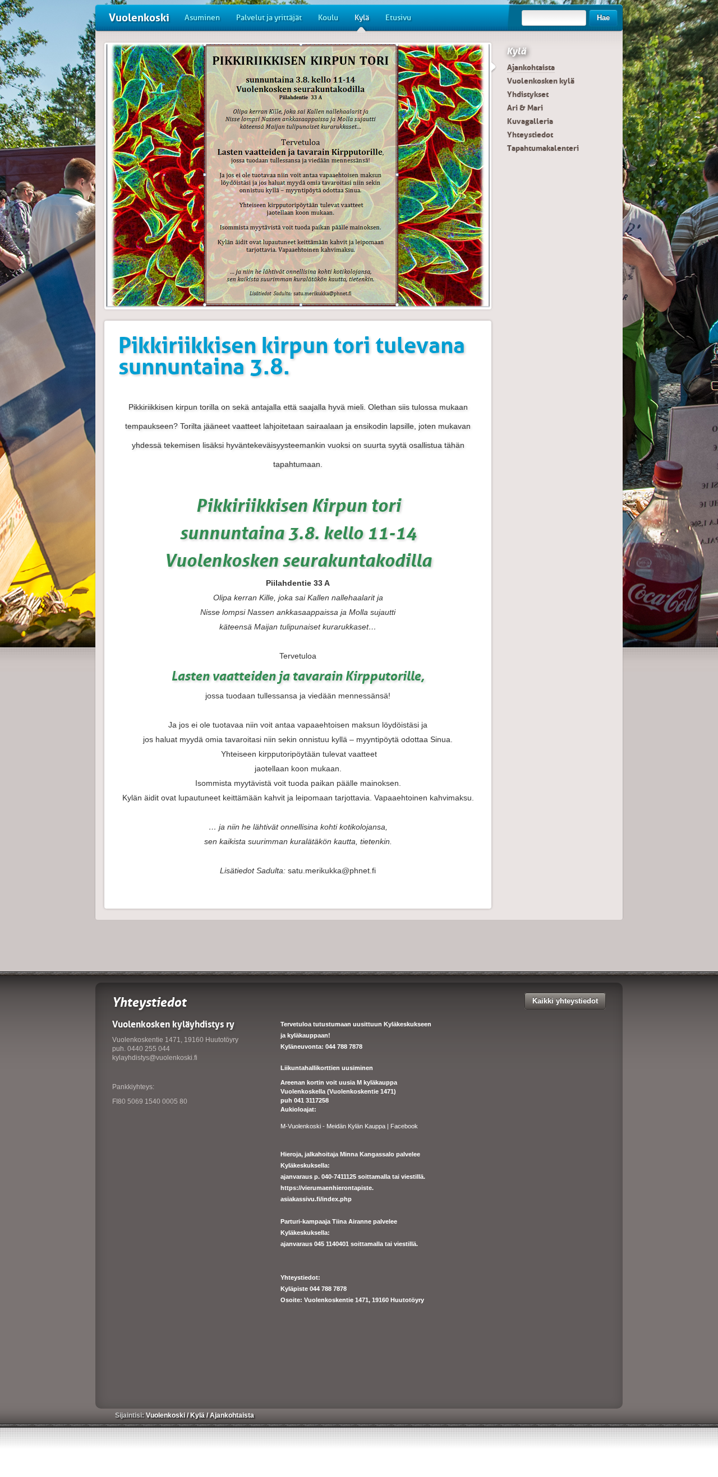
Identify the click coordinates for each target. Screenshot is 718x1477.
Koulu (328, 17)
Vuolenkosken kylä (540, 81)
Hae (603, 17)
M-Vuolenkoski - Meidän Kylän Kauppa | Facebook (349, 1126)
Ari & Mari (525, 108)
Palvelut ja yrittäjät (269, 17)
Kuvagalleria (530, 121)
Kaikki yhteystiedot (565, 1001)
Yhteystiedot (530, 134)
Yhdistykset (528, 94)
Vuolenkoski (139, 17)
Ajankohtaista (531, 67)
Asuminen (202, 17)
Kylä (362, 17)
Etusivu (398, 17)
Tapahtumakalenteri (543, 148)
